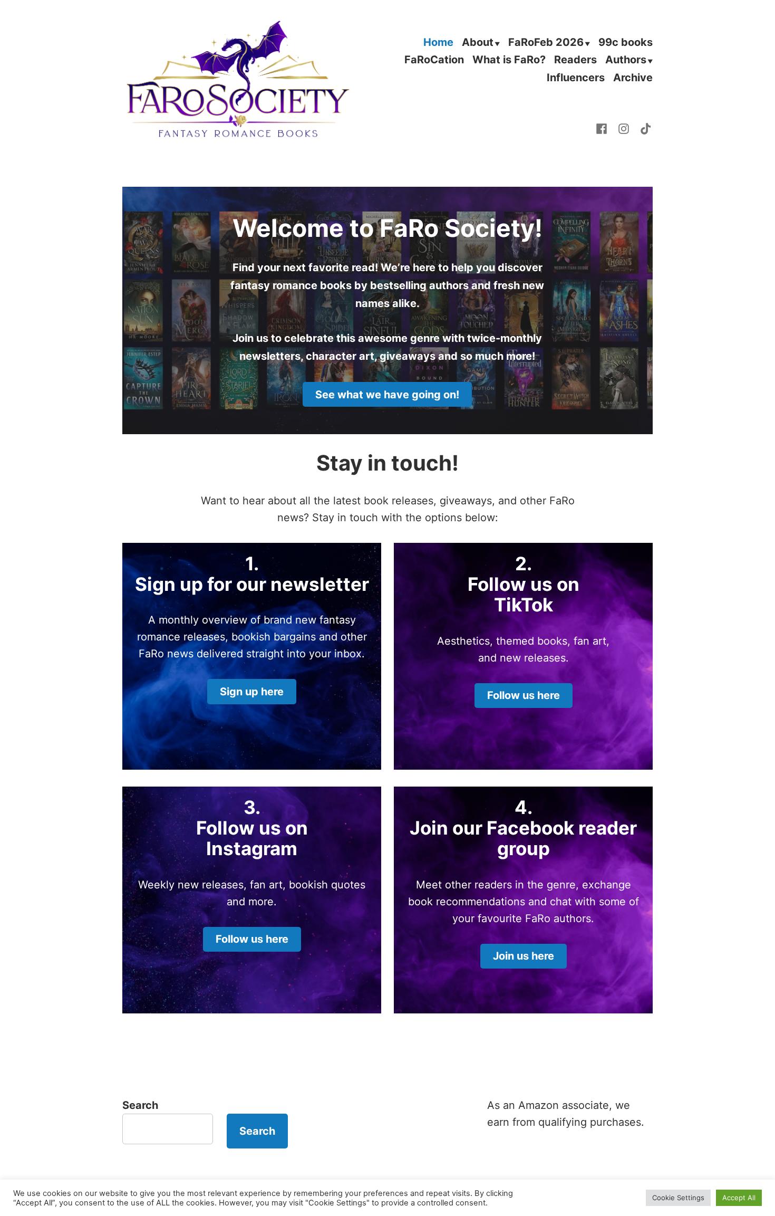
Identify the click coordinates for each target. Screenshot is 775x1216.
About (477, 42)
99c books (625, 42)
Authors (625, 60)
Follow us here (523, 695)
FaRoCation (434, 60)
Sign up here (252, 691)
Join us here (523, 956)
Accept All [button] (738, 1197)
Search (140, 1105)
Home (438, 42)
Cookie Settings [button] (678, 1197)
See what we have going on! (387, 394)
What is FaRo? (509, 60)
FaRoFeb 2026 (546, 42)
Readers (575, 60)
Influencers (576, 77)
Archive (633, 77)
